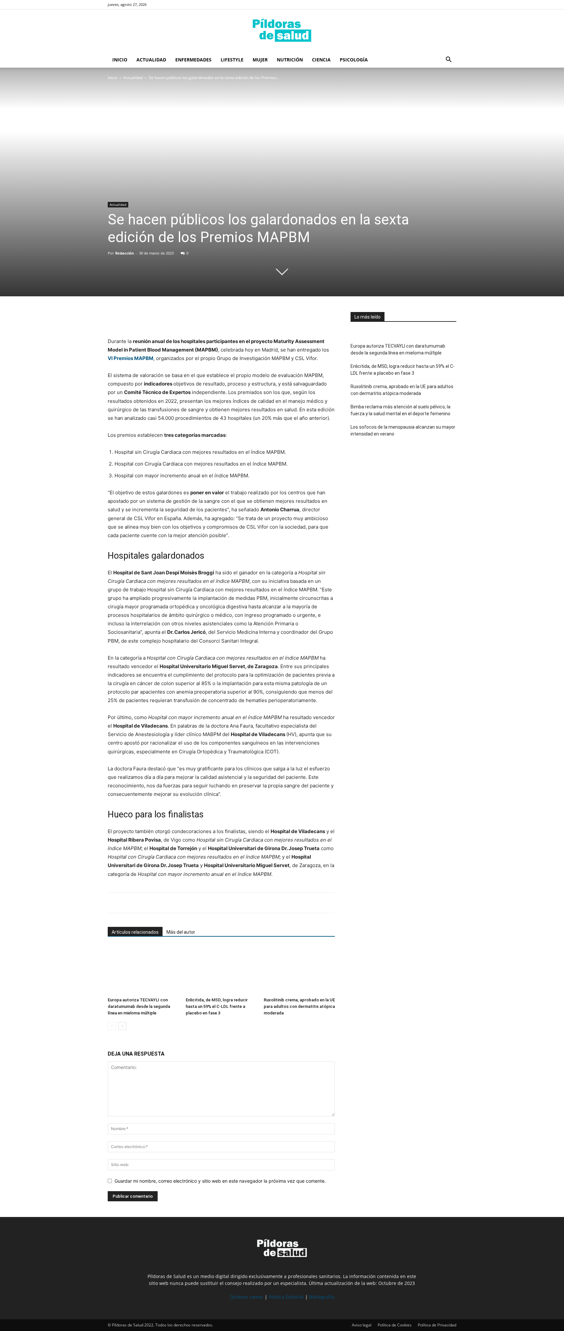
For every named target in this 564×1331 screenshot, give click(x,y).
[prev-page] (112, 1026)
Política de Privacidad (437, 1325)
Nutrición (290, 60)
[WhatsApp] (144, 318)
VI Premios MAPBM (130, 358)
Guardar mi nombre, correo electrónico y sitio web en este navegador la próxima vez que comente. (220, 1181)
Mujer (260, 60)
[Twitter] (129, 318)
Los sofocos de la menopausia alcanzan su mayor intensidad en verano (403, 430)
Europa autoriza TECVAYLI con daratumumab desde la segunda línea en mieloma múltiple (139, 1006)
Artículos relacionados (135, 932)
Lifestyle (232, 60)
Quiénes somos (246, 1297)
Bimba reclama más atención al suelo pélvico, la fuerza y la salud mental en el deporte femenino (400, 410)
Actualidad (151, 60)
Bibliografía (321, 1297)
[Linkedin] (159, 318)
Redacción (124, 253)
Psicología (354, 60)
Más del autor (180, 932)
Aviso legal (361, 1325)
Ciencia (321, 60)
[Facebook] (114, 318)
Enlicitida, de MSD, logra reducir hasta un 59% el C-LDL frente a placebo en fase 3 (217, 1006)
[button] (448, 60)
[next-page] (122, 1026)
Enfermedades (193, 60)
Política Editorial (286, 1297)
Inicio (119, 60)
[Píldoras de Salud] (282, 31)
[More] (174, 318)
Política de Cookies (395, 1325)
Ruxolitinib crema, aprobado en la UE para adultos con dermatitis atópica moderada (299, 1006)
